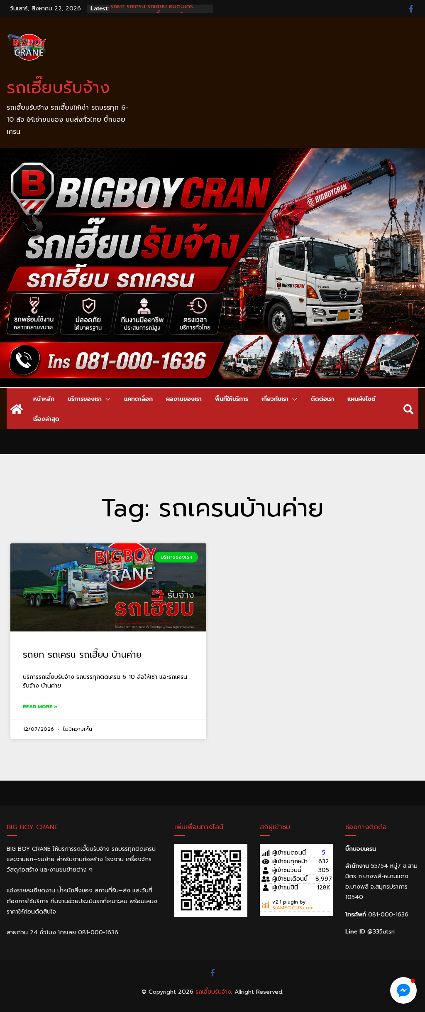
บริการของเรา (85, 399)
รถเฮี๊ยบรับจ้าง (58, 87)
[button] (106, 399)
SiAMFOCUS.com (293, 907)
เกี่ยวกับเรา (274, 399)
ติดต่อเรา (322, 399)
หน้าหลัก (43, 399)
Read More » (40, 706)
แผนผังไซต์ (361, 399)
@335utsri (381, 931)
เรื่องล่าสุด (46, 419)
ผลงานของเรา (184, 399)
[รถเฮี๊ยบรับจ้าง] (212, 154)
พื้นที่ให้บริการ (231, 399)
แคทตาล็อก (138, 399)
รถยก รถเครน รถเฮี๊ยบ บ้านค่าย (82, 654)
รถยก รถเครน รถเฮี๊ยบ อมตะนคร (151, 8)
